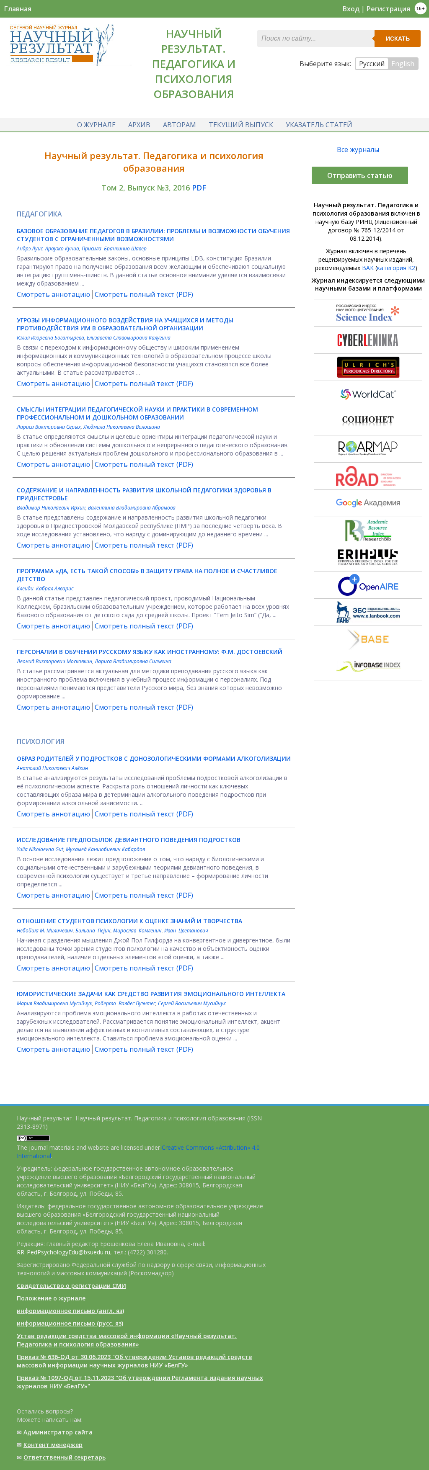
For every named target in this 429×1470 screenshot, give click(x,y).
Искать (398, 38)
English (402, 63)
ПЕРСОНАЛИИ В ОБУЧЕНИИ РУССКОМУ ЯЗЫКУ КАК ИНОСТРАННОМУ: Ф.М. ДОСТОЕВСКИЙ (149, 652)
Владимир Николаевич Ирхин (51, 507)
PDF (199, 188)
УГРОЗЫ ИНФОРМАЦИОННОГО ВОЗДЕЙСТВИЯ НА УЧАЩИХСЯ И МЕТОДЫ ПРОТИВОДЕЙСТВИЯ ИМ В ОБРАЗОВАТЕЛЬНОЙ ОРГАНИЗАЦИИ (125, 324)
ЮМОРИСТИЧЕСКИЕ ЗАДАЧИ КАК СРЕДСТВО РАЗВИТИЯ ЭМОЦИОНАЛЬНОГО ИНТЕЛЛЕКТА (151, 994)
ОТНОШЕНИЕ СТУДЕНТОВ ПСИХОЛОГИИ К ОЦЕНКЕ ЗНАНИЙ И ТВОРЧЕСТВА (129, 921)
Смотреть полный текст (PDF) (144, 294)
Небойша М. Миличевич (45, 930)
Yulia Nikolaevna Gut (40, 849)
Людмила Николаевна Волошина (121, 426)
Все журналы (358, 149)
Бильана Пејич (93, 930)
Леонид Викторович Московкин (54, 661)
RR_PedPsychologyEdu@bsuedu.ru (63, 1252)
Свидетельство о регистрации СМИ (71, 1286)
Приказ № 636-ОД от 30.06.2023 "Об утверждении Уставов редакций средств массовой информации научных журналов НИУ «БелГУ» (134, 1361)
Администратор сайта (58, 1432)
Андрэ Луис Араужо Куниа (48, 248)
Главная (17, 8)
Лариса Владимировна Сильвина (133, 661)
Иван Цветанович (186, 930)
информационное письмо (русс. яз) (70, 1323)
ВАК (368, 268)
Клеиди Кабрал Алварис (45, 588)
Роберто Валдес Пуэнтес (125, 1003)
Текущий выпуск (241, 124)
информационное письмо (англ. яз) (70, 1311)
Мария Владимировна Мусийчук (54, 1003)
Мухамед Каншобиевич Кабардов (105, 849)
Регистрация (388, 8)
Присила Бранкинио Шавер (114, 248)
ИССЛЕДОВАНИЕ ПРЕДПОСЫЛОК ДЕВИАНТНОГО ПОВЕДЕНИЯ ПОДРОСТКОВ (128, 840)
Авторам (179, 124)
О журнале (96, 124)
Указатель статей (319, 124)
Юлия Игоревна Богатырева (50, 337)
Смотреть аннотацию (53, 294)
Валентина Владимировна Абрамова (132, 507)
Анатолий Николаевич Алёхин (52, 768)
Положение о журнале (51, 1298)
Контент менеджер (53, 1445)
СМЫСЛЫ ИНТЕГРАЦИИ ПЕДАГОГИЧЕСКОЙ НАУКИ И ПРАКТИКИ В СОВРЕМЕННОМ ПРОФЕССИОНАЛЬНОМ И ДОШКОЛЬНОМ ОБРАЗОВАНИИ (137, 413)
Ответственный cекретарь (64, 1457)
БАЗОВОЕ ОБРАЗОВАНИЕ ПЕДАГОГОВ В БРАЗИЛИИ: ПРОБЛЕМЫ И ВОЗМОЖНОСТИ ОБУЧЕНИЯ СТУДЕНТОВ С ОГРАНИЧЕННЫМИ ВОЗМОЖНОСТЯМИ (153, 235)
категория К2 (396, 268)
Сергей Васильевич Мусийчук (192, 1003)
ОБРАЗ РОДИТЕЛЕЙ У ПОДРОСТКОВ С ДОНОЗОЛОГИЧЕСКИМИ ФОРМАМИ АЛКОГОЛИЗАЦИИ (154, 758)
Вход (351, 8)
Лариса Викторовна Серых (49, 426)
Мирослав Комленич (137, 930)
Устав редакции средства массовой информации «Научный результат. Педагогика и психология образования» (127, 1340)
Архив (139, 124)
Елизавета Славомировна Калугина (129, 337)
